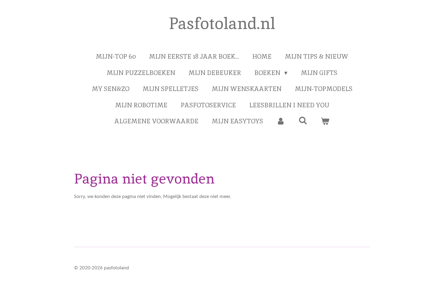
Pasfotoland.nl (222, 23)
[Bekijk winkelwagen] (325, 121)
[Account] (280, 121)
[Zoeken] (302, 120)
